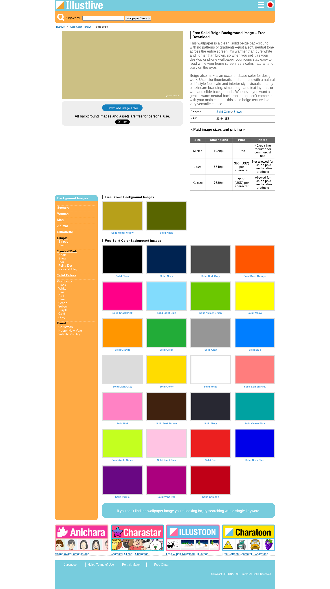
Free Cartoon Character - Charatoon (245, 554)
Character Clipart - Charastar (129, 554)
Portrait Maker (131, 564)
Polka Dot (65, 265)
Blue (61, 299)
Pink (61, 292)
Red (61, 295)
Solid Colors (66, 275)
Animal (62, 226)
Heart (62, 255)
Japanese (70, 564)
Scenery (63, 207)
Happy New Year (70, 330)
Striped (63, 241)
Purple (63, 310)
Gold (61, 313)
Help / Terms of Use (101, 564)
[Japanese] (270, 7)
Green (62, 303)
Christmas (65, 327)
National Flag (67, 269)
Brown (87, 26)
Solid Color (76, 26)
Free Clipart (161, 564)
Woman (63, 213)
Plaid (61, 245)
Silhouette (65, 232)
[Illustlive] (79, 8)
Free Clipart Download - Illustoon (187, 554)
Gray (61, 317)
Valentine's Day (69, 334)
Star (61, 262)
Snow (62, 258)
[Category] (260, 7)
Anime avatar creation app (72, 554)
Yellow (62, 306)
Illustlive (60, 26)
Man (60, 219)
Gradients (64, 281)
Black (62, 285)
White (62, 288)
